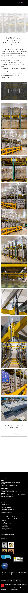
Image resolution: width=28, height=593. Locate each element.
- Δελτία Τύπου (4, 526)
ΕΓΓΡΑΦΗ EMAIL (7, 574)
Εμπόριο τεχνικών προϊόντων (11, 589)
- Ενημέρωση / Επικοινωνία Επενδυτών (10, 518)
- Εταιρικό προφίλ (5, 504)
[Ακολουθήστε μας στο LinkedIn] (20, 580)
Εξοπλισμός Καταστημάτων (6, 587)
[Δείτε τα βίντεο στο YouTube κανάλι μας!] (14, 580)
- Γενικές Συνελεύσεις (6, 530)
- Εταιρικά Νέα (4, 506)
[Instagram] (11, 580)
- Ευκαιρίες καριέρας (6, 507)
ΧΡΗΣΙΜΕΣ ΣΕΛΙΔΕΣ (6, 512)
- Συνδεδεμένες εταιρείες (6, 528)
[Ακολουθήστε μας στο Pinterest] (17, 580)
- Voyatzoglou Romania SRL (7, 509)
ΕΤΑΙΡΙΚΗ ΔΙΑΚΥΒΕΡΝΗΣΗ (8, 534)
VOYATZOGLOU (8, 584)
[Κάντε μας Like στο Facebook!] (8, 580)
